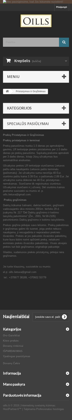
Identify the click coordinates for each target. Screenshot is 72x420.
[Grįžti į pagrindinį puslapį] (7, 91)
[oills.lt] (36, 21)
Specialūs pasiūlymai (28, 123)
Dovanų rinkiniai (13, 345)
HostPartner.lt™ (12, 409)
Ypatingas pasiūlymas (16, 356)
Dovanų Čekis (11, 363)
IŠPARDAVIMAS (13, 351)
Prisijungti (61, 7)
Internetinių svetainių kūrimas (38, 405)
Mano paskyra (14, 384)
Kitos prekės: (11, 340)
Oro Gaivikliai (11, 335)
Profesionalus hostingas (50, 409)
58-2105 (50, 216)
